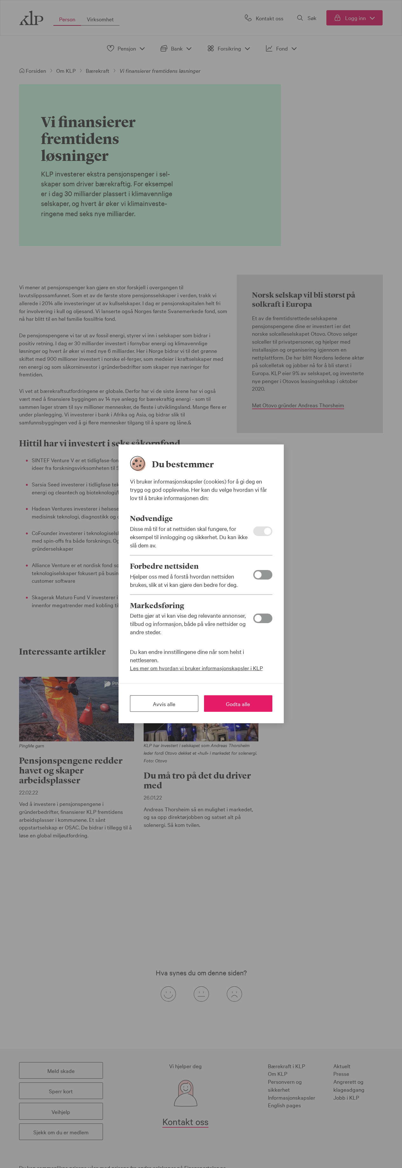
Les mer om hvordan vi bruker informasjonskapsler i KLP (196, 668)
